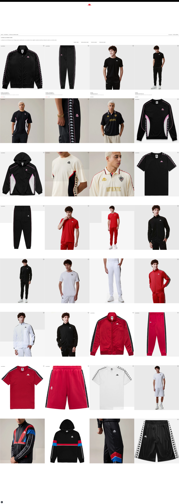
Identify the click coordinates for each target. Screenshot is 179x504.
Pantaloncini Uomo (84, 42)
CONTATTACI (176, 2)
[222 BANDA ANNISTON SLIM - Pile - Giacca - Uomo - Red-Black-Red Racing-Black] (3, 91)
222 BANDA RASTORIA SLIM (54, 93)
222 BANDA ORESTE (99, 467)
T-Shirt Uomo (76, 42)
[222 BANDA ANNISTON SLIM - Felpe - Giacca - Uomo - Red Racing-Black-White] (91, 358)
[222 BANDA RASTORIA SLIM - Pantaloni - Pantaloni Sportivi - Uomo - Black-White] (50, 91)
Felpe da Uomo (94, 42)
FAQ (1, 496)
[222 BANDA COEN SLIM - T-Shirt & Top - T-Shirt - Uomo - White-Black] (94, 91)
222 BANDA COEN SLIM (97, 93)
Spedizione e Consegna (4, 493)
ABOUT (173, 2)
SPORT (18, 4)
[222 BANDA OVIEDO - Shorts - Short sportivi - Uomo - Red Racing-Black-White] (46, 412)
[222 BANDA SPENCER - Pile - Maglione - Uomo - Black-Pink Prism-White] (135, 145)
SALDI (22, 4)
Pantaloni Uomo (102, 42)
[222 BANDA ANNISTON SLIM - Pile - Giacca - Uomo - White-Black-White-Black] (4, 91)
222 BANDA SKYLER (9, 147)
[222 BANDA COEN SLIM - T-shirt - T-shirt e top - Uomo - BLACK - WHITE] (91, 91)
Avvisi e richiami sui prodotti (75, 499)
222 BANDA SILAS (10, 200)
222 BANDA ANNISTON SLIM (10, 93)
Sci (12, 4)
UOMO (2, 4)
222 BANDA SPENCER (144, 147)
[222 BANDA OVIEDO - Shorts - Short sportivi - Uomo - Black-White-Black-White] (49, 412)
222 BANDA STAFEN (97, 147)
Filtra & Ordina (175, 34)
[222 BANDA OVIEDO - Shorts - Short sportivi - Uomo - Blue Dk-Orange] (47, 412)
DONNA (5, 4)
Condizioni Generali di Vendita (76, 496)
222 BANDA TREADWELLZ (146, 414)
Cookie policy (73, 493)
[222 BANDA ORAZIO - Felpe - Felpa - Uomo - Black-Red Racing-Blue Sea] (46, 465)
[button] (2, 502)
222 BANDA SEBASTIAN (56, 147)
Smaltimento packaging (39, 493)
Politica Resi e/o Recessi (4, 492)
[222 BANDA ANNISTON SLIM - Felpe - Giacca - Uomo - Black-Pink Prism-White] (1, 91)
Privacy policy (73, 492)
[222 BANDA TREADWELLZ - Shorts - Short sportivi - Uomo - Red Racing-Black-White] (140, 412)
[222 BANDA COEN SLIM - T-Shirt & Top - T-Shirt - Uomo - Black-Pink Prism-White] (135, 198)
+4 (141, 198)
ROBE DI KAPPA (12, 2)
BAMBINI (9, 4)
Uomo (2, 34)
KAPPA (2, 2)
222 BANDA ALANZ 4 (10, 254)
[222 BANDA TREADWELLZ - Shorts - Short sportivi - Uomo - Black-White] (138, 412)
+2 (7, 91)
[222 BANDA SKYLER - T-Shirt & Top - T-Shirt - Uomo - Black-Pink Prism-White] (1, 145)
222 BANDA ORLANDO (10, 467)
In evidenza (6, 34)
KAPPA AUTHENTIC (6, 2)
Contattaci (37, 492)
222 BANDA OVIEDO (57, 414)
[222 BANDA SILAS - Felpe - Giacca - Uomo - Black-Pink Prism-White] (1, 198)
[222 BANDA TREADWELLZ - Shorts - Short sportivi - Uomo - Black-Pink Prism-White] (137, 412)
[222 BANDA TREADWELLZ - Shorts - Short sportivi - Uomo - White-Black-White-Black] (135, 412)
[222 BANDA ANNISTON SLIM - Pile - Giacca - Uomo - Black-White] (6, 91)
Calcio (15, 4)
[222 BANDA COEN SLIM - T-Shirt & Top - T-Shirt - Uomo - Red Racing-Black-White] (1, 412)
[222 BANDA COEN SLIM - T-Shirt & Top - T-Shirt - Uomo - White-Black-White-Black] (95, 91)
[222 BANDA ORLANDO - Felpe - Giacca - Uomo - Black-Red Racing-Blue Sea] (1, 465)
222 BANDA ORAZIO (58, 467)
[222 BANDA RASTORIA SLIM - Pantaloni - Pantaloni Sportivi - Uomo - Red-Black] (47, 91)
